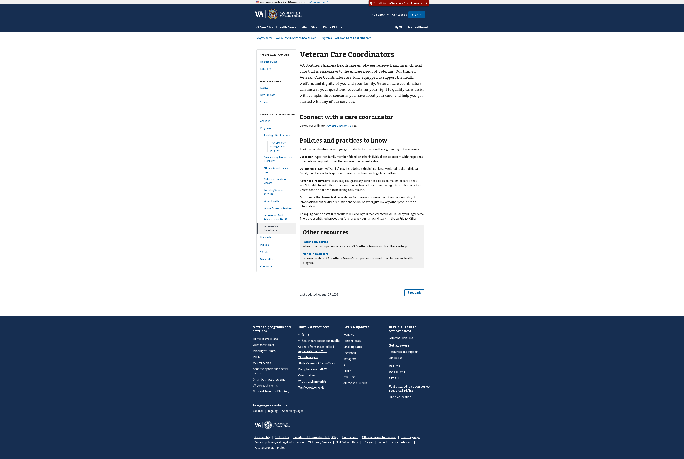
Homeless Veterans (265, 339)
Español (258, 411)
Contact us (399, 15)
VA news (348, 335)
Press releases (352, 341)
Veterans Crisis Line (401, 338)
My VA (399, 27)
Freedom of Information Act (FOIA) (315, 437)
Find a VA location (400, 397)
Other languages (292, 411)
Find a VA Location (335, 27)
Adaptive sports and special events (270, 371)
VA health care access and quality (319, 341)
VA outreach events (265, 385)
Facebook (349, 353)
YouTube (349, 377)
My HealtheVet (418, 27)
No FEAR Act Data (347, 442)
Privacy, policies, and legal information (279, 442)
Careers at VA (306, 375)
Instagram (349, 359)
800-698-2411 (397, 372)
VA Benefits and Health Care (275, 27)
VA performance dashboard (395, 442)
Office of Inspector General (379, 437)
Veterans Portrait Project (270, 448)
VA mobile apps (308, 357)
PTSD (256, 357)
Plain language (410, 437)
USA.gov (367, 442)
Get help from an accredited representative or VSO (316, 349)
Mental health (262, 363)
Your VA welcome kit (311, 387)
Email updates (352, 347)
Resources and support (403, 352)
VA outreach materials (312, 381)
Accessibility (262, 437)
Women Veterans (263, 345)
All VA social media (355, 383)
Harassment (350, 437)
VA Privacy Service (319, 442)
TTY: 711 (394, 378)
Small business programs (269, 379)
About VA (308, 27)
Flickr (347, 371)
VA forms (303, 335)
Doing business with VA (312, 369)
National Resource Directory (271, 391)
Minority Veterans (264, 351)
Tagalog (273, 411)
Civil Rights (282, 437)
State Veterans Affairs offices (316, 363)
